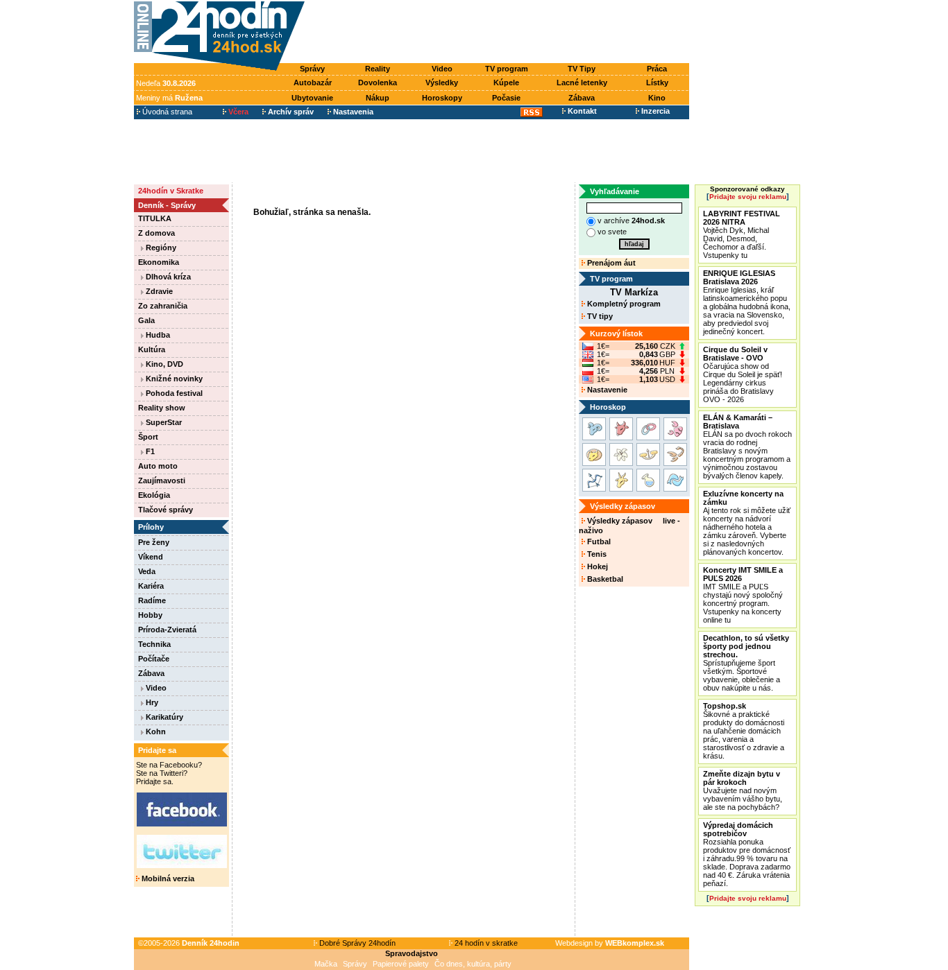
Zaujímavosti (161, 480)
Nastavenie (606, 390)
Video (442, 68)
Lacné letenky (582, 82)
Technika (154, 644)
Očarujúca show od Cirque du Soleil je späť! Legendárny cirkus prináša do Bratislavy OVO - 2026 (742, 374)
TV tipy (599, 316)
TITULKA (154, 218)
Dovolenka (377, 82)
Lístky (657, 82)
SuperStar (163, 422)
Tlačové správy (165, 509)
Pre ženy (153, 542)
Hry (151, 702)
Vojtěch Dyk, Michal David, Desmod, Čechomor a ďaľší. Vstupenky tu (741, 234)
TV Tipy (581, 68)
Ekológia (154, 495)
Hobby (150, 615)
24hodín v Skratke (170, 191)
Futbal (598, 541)
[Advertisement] (500, 32)
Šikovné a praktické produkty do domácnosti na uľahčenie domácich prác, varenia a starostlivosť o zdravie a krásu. (743, 731)
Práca (657, 68)
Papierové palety (401, 964)
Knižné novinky (173, 378)
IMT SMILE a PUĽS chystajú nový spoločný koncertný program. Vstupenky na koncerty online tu (743, 595)
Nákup (377, 98)
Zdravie (158, 291)
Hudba (157, 335)
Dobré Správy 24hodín (356, 943)
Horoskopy (442, 98)
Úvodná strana (166, 111)
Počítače (153, 659)
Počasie (506, 98)
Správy (312, 68)
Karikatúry (163, 717)
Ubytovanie (312, 98)
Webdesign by (609, 943)
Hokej (596, 566)
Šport (148, 437)
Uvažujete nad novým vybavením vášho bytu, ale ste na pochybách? (742, 790)
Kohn (155, 731)
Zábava (581, 98)
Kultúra (151, 349)
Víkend (150, 557)
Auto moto (158, 466)
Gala (146, 320)
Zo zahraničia (162, 306)
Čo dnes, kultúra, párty (472, 964)
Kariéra (151, 586)
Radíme (152, 600)
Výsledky (441, 82)
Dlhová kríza (167, 276)
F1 (149, 451)
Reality (377, 68)
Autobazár (313, 82)
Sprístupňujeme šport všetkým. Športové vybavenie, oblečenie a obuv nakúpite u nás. (746, 663)
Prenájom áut (610, 263)
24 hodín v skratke (485, 943)
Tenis (596, 554)
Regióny (160, 247)
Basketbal (604, 579)
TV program (506, 68)
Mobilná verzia (166, 878)
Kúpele (506, 82)
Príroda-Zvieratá (167, 629)
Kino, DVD (163, 364)
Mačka (325, 964)
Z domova (156, 233)
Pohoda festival (173, 393)
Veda (146, 571)
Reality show (161, 408)
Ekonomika (158, 262)
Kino (657, 98)
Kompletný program (623, 304)
